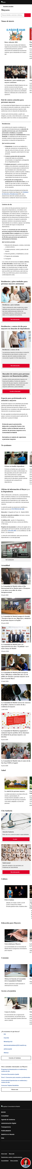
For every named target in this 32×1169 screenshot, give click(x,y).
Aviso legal (4, 1153)
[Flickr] (8, 1148)
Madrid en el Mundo (7, 1134)
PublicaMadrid (6, 1130)
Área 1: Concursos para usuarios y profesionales (15, 1077)
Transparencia (6, 1127)
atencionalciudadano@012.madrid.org (15, 1045)
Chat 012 (6, 1038)
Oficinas (6, 1052)
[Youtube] (17, 1144)
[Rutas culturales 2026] (16, 41)
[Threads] (17, 1148)
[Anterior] (26, 25)
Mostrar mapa (24, 554)
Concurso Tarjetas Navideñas (10, 1085)
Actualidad (4, 1116)
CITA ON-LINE (12, 530)
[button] (16, 319)
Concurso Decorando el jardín (10, 1074)
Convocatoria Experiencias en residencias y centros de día (14, 1081)
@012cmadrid (8, 1049)
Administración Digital (8, 1123)
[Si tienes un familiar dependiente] (16, 467)
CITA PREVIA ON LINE (17, 509)
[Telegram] (13, 1148)
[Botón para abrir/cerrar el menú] (30, 2)
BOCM (3, 1112)
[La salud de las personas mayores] (16, 790)
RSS (2, 1138)
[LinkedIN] (22, 1144)
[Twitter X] (13, 1144)
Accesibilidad (4, 1160)
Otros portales (14, 1160)
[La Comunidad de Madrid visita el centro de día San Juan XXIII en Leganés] (16, 754)
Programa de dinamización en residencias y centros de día (14, 1070)
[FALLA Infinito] (16, 896)
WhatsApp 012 (8, 1041)
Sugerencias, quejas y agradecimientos (11, 1157)
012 (5, 1034)
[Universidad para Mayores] (16, 940)
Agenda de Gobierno (8, 1119)
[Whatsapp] (27, 1144)
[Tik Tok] (3, 1148)
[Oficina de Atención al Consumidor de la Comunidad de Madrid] (16, 975)
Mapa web (11, 1153)
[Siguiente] (29, 25)
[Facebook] (3, 1144)
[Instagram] (8, 1144)
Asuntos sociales (8, 6)
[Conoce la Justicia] (16, 1009)
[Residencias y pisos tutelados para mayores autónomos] (16, 81)
